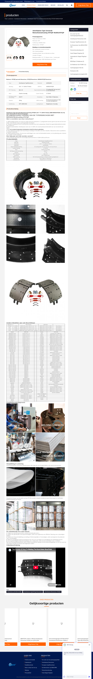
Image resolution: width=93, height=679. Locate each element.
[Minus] (89, 645)
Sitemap (27, 670)
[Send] (89, 676)
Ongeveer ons (42, 5)
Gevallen (61, 5)
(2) (77, 61)
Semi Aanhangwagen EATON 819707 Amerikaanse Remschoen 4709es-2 (43, 639)
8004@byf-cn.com (30, 1)
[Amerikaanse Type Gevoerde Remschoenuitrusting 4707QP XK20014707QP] (18, 42)
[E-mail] (75, 89)
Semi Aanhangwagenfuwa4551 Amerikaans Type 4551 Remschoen (73, 639)
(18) (78, 46)
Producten (30, 5)
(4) (78, 42)
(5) (77, 53)
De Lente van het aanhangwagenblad (50, 659)
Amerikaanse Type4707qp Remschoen (33, 591)
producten (10, 18)
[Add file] (64, 676)
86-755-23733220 (41, 1)
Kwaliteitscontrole (29, 665)
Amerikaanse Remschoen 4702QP (52, 591)
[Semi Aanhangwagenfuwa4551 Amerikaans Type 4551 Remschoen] (75, 623)
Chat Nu (78, 93)
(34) (78, 38)
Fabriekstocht (28, 662)
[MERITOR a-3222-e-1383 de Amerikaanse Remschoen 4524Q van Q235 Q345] (18, 623)
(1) (78, 64)
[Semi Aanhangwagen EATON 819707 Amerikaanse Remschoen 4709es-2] (46, 623)
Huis (23, 5)
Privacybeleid (28, 672)
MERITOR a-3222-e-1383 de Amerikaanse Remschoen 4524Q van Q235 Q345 (16, 639)
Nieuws (53, 5)
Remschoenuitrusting (47, 670)
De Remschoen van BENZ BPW (49, 667)
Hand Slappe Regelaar (47, 672)
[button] (7, 626)
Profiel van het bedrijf (30, 659)
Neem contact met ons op (31, 667)
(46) (78, 57)
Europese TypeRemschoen (48, 665)
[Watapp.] (71, 89)
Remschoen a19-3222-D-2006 (14, 591)
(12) (77, 50)
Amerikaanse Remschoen (20, 18)
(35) (74, 71)
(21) (76, 34)
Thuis (6, 18)
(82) (78, 74)
